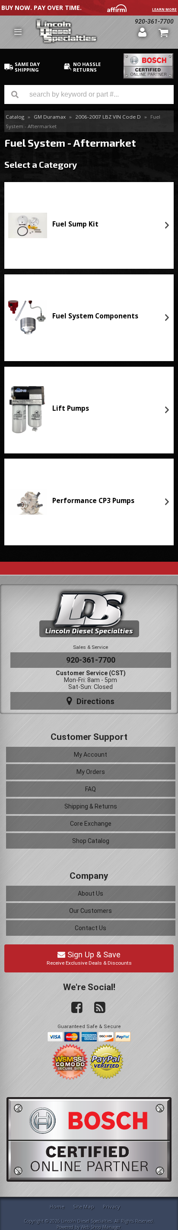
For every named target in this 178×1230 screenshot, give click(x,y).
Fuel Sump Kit (75, 224)
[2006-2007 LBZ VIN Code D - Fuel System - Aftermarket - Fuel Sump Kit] (27, 225)
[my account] (142, 32)
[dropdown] (17, 32)
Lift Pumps (70, 408)
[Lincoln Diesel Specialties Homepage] (83, 32)
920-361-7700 (90, 659)
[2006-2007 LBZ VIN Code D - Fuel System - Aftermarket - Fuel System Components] (27, 317)
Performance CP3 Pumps (93, 500)
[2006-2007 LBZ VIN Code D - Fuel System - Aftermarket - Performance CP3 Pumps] (27, 501)
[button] (89, 94)
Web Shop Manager (101, 1227)
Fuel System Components (95, 316)
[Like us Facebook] (73, 1008)
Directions (94, 701)
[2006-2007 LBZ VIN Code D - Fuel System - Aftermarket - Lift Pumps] (27, 410)
